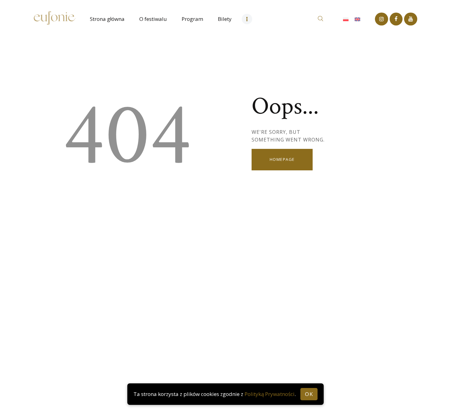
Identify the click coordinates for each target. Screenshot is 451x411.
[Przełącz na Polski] (346, 19)
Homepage (282, 159)
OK (309, 393)
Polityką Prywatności (270, 393)
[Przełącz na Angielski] (357, 19)
